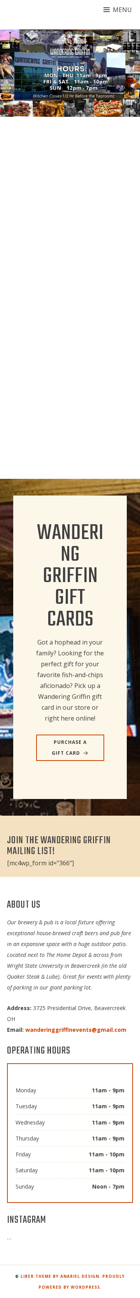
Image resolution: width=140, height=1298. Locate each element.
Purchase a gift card (69, 747)
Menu (122, 9)
